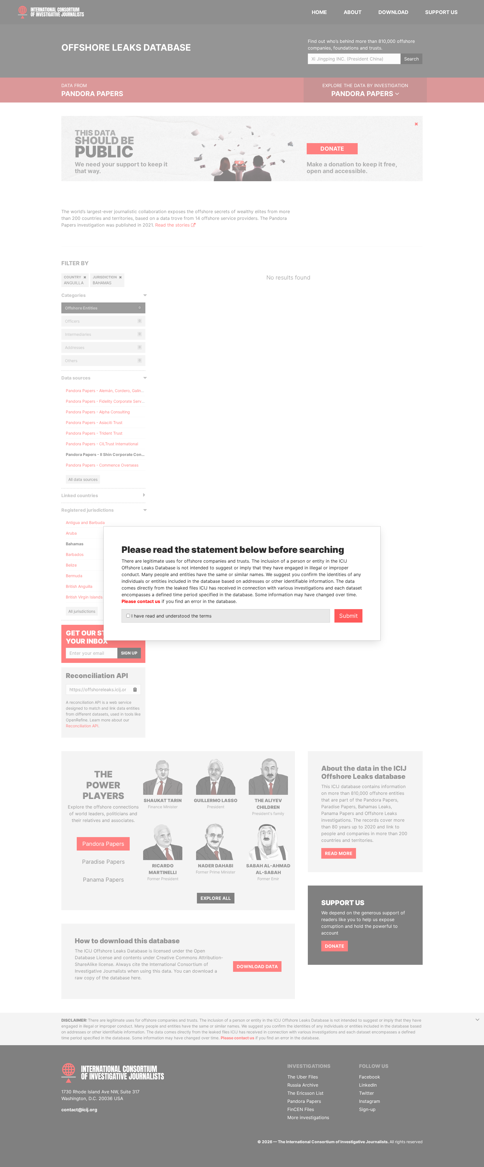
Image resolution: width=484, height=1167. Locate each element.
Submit (348, 615)
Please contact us (141, 601)
